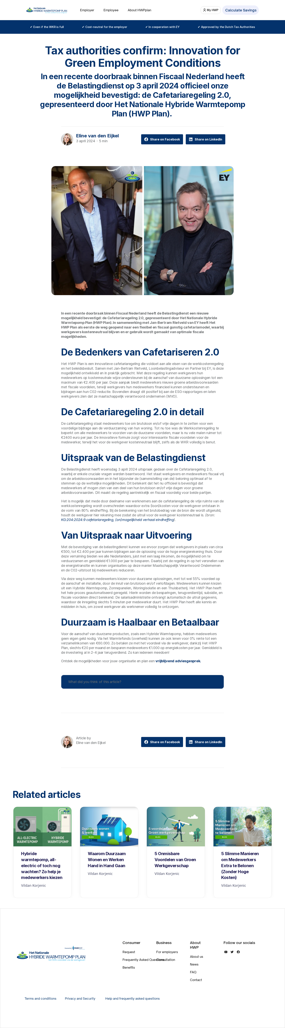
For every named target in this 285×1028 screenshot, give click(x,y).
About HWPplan (139, 10)
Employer (87, 10)
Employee (111, 10)
